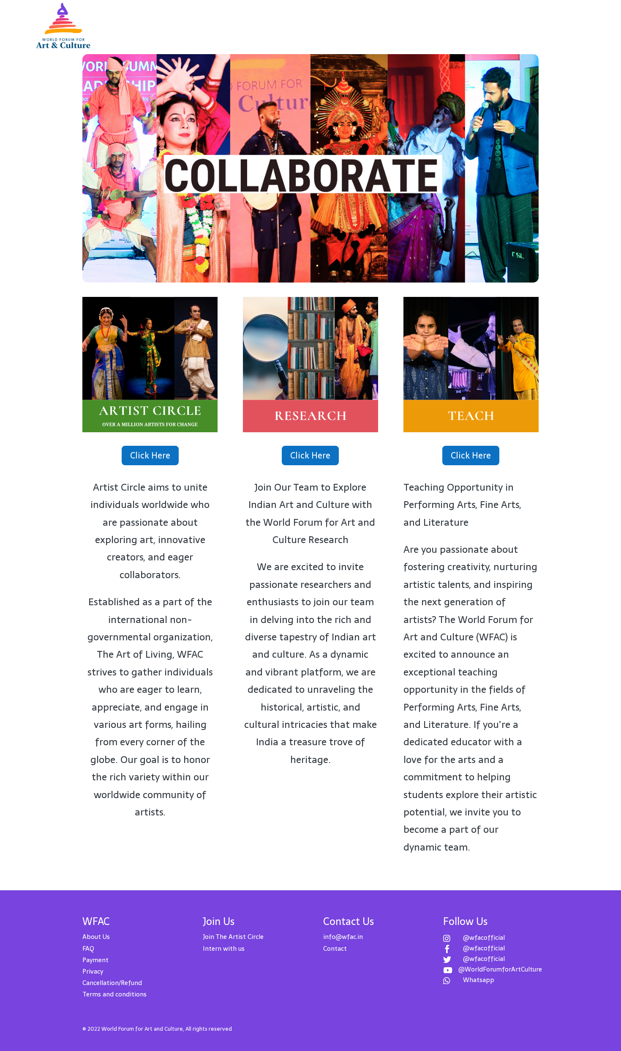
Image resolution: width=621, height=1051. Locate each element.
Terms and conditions (114, 994)
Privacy (92, 971)
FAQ (88, 948)
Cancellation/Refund (112, 982)
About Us (96, 936)
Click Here (150, 455)
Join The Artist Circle (233, 936)
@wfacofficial (484, 937)
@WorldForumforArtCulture (500, 969)
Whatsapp (478, 979)
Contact (335, 948)
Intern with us (224, 948)
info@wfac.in (343, 936)
